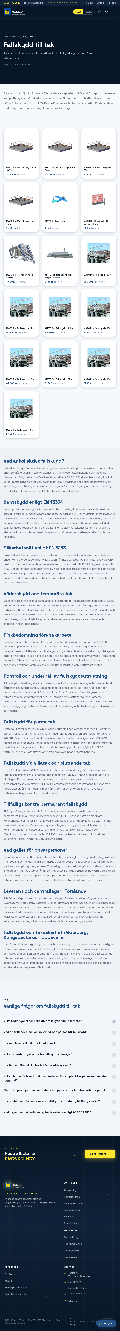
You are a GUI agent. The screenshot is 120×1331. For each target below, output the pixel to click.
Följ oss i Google (73, 1322)
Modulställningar (72, 1197)
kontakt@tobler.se (36, 3)
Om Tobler (10, 1274)
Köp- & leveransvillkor (16, 1294)
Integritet (84, 1321)
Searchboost (19, 1323)
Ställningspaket (71, 1250)
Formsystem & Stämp (74, 1203)
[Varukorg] (106, 12)
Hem (6, 37)
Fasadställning (71, 1237)
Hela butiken (70, 1257)
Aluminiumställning (73, 1243)
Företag (88, 12)
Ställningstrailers (72, 1210)
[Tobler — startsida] (14, 11)
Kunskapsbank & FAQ (16, 1287)
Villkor (94, 1321)
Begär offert (98, 1153)
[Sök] (99, 12)
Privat (78, 12)
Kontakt (100, 3)
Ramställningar (71, 1190)
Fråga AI (108, 1323)
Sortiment (14, 37)
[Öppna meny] (113, 12)
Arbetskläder (70, 1223)
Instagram (72, 1301)
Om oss (89, 3)
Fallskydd (69, 1216)
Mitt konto (111, 3)
